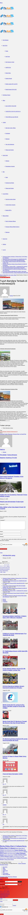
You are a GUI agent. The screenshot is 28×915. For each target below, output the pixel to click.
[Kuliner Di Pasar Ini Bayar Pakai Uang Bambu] (10, 753)
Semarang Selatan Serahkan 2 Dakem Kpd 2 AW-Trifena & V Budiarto (14, 616)
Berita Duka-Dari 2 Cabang (11, 846)
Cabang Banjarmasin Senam (10, 851)
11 (8, 566)
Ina (3, 824)
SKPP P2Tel (8, 67)
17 (7, 567)
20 (2, 569)
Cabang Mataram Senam (6, 856)
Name (1, 531)
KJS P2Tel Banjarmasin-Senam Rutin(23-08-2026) (14, 267)
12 (0, 567)
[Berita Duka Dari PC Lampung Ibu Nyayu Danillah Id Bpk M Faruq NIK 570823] (10, 702)
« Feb (1, 572)
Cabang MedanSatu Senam (17, 856)
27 (2, 570)
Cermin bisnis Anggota (10, 204)
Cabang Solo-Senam (9, 859)
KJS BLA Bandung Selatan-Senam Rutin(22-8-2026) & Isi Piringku (13, 687)
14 (3, 567)
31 (7, 570)
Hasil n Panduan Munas (10, 221)
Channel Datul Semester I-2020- (13, 774)
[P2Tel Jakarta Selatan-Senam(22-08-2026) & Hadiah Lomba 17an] (10, 666)
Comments (5, 601)
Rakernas (7, 232)
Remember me (4, 907)
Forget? (14, 905)
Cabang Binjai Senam (19, 851)
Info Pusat (7, 56)
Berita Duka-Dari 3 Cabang (13, 847)
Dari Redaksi (5, 40)
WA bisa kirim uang (9, 555)
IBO (4, 171)
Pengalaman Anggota (10, 166)
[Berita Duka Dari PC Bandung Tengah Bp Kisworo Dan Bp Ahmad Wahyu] (6, 718)
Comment (2, 520)
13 (2, 567)
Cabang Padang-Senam (11, 858)
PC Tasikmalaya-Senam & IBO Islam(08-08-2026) (14, 260)
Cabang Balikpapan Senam (9, 850)
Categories (2, 862)
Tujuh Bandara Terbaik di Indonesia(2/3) (8, 431)
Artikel (4, 122)
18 (8, 567)
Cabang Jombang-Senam (20, 854)
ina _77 (4, 784)
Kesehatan (7, 133)
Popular (4, 600)
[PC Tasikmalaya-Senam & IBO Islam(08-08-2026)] (10, 648)
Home (6, 51)
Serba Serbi (5, 155)
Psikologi (7, 138)
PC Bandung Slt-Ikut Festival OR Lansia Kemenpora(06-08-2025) (15, 739)
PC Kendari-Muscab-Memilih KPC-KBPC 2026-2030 (14, 271)
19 (0, 569)
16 (6, 567)
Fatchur (11, 295)
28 (3, 570)
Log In (2, 914)
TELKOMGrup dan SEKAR (11, 117)
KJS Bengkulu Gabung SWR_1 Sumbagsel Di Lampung (15, 266)
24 (7, 569)
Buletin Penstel (8, 78)
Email (1, 534)
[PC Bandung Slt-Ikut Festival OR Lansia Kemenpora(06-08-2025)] (10, 736)
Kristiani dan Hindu (9, 182)
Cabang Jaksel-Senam (8, 854)
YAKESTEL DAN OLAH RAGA (13, 111)
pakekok (4, 804)
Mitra (4, 100)
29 (4, 570)
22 (4, 569)
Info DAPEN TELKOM (10, 106)
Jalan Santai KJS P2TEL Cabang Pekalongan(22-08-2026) (15, 272)
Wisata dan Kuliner (9, 149)
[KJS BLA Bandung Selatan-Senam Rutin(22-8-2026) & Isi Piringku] (10, 683)
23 (6, 569)
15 (4, 567)
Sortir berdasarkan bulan (5, 574)
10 (7, 566)
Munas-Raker (6, 215)
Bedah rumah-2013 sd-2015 (11, 84)
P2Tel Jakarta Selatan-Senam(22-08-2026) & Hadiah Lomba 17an (14, 669)
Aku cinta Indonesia (9, 144)
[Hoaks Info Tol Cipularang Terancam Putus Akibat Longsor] (11, 492)
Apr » (4, 572)
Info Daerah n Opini (9, 62)
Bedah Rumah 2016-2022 (11, 89)
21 (3, 569)
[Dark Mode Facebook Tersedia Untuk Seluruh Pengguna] (10, 473)
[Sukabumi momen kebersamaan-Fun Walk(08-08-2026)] (10, 630)
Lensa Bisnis (5, 193)
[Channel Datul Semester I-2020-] (10, 771)
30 (6, 570)
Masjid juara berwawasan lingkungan (12, 501)
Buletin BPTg (8, 210)
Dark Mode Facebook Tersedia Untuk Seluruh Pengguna (11, 477)
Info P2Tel (5, 45)
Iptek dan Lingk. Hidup (10, 127)
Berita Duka (8, 73)
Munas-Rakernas (6, 874)
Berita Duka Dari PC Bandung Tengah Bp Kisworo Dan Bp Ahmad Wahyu (15, 722)
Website (1, 536)
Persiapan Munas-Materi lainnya (12, 226)
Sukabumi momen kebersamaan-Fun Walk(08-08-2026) (15, 259)
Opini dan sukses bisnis (10, 199)
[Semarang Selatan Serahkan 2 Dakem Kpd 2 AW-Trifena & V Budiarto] (10, 613)
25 (8, 569)
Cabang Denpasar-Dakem (11, 853)
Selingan (7, 160)
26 (0, 570)
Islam (6, 177)
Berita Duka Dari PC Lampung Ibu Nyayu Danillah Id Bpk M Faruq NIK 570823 (14, 706)
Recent (4, 599)
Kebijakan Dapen (6, 95)
